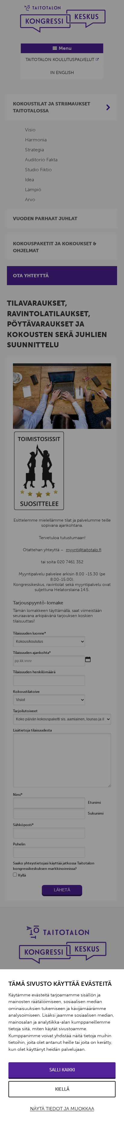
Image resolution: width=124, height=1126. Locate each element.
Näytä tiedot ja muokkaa (62, 1109)
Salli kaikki (62, 1070)
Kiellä (62, 1089)
